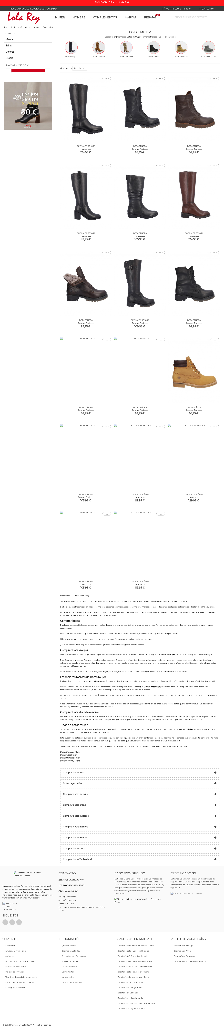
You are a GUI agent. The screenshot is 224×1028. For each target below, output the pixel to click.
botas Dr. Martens (138, 681)
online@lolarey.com (68, 900)
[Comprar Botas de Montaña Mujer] (181, 47)
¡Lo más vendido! (69, 966)
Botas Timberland (177, 681)
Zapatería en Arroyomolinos (130, 987)
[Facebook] (5, 922)
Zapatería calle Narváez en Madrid (133, 972)
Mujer (60, 17)
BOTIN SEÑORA (194, 407)
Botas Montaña (181, 57)
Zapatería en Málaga (183, 945)
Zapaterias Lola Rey (70, 951)
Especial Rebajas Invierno (73, 982)
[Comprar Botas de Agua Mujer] (71, 47)
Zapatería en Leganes (127, 992)
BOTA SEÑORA (140, 146)
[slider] (8, 70)
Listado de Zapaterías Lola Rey (19, 982)
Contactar (10, 945)
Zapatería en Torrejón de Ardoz (131, 982)
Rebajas (151, 17)
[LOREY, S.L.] (24, 18)
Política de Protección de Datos (19, 961)
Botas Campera (126, 57)
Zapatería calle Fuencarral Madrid (133, 951)
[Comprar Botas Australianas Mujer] (208, 47)
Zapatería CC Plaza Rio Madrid (132, 956)
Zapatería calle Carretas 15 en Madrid (134, 961)
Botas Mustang (67, 695)
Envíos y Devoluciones (15, 951)
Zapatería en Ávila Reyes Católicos (189, 961)
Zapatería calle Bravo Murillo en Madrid (135, 945)
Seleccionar (78, 68)
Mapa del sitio (67, 977)
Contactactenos (68, 972)
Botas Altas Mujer (68, 755)
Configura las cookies (15, 987)
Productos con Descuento (73, 956)
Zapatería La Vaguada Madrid (131, 1008)
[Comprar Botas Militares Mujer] (153, 47)
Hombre (79, 17)
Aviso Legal (10, 956)
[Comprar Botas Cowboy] (98, 47)
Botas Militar (153, 57)
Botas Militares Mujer (70, 758)
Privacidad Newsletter (15, 966)
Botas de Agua (71, 57)
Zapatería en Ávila (182, 951)
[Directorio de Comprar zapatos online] (10, 906)
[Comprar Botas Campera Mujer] (126, 47)
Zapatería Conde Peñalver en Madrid (134, 966)
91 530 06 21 (72, 896)
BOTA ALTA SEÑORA (86, 146)
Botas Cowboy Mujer (70, 760)
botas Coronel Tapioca (157, 681)
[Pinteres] (12, 922)
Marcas (130, 17)
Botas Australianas (208, 57)
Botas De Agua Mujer (70, 752)
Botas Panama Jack (69, 686)
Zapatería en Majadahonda (130, 998)
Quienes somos (68, 945)
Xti (84, 703)
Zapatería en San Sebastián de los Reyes (136, 1003)
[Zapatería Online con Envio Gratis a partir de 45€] (28, 106)
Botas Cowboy (99, 57)
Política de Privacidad (15, 972)
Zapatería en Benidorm (184, 956)
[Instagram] (19, 922)
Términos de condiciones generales (21, 977)
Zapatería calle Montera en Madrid (133, 977)
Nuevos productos (69, 961)
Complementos (105, 17)
